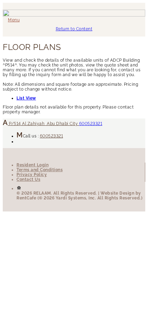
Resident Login (33, 165)
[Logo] (74, 15)
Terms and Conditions (40, 169)
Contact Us (28, 179)
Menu (14, 20)
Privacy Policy (32, 174)
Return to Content (74, 29)
